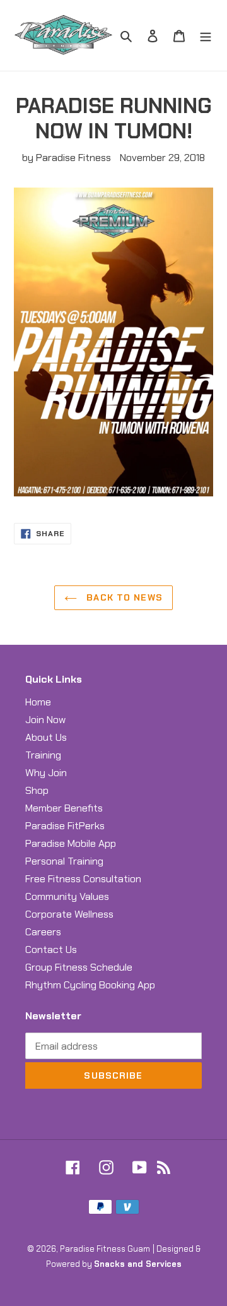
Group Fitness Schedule (78, 967)
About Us (46, 737)
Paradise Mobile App (70, 843)
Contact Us (51, 949)
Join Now (45, 719)
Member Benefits (64, 808)
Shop (37, 790)
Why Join (46, 772)
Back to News (123, 597)
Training (43, 755)
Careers (43, 931)
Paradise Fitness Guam (105, 1248)
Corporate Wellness (69, 914)
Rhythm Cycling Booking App (90, 984)
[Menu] (205, 35)
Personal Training (64, 861)
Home (38, 702)
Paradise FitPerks (65, 825)
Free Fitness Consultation (83, 878)
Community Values (67, 896)
